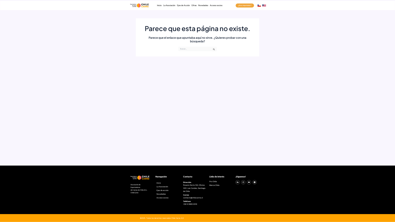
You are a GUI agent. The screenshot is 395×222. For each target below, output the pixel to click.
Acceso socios (216, 5)
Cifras (194, 5)
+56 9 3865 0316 (190, 204)
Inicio (159, 5)
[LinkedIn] (238, 182)
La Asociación (169, 5)
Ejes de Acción (183, 5)
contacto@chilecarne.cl (193, 198)
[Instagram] (243, 182)
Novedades (203, 5)
